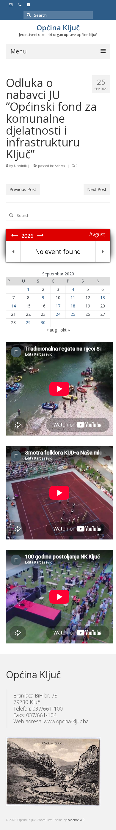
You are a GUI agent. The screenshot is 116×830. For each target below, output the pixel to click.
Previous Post (23, 189)
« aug (51, 330)
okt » (65, 330)
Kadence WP (76, 820)
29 (28, 322)
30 (43, 322)
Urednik (20, 165)
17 (58, 306)
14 (13, 306)
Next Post (96, 189)
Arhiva (60, 165)
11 (72, 297)
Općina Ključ (58, 27)
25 (72, 314)
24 (58, 314)
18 (72, 306)
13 (102, 297)
